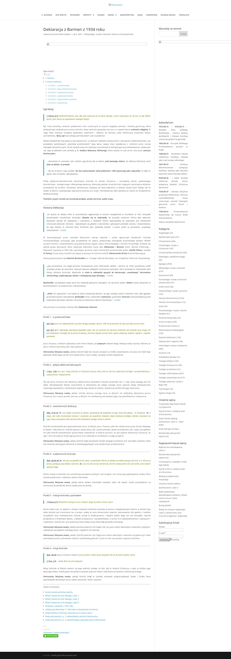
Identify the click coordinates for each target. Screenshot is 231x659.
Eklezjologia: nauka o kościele (97, 34)
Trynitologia (164, 389)
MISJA (140, 15)
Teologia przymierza (168, 369)
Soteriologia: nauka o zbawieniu (173, 345)
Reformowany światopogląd (171, 330)
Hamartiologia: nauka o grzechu (173, 291)
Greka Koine (164, 286)
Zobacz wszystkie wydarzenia (172, 222)
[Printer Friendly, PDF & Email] (50, 635)
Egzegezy (163, 264)
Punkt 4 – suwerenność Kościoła (62, 96)
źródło (63, 230)
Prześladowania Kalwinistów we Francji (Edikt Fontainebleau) (173, 214)
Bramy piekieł (165, 505)
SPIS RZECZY (61, 15)
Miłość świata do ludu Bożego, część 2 (62, 599)
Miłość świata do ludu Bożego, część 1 (62, 595)
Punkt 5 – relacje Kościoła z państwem (64, 99)
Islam (161, 306)
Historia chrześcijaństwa (122, 34)
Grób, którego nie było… (169, 429)
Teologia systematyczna (169, 377)
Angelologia (164, 233)
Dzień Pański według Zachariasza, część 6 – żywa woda (171, 421)
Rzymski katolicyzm (167, 337)
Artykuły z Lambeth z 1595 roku (59, 606)
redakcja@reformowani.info (63, 655)
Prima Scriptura (166, 321)
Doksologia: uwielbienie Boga (172, 256)
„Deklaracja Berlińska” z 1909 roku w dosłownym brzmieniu (71, 609)
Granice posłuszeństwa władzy (59, 592)
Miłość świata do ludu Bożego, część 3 (62, 602)
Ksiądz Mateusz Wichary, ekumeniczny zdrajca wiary (68, 613)
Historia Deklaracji (54, 82)
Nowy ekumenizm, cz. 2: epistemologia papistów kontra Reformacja (75, 620)
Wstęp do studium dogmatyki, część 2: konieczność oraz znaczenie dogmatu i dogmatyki (173, 512)
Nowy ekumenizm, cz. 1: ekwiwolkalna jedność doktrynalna (71, 616)
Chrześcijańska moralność (170, 252)
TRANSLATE (184, 15)
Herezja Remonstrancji (169, 298)
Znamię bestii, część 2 (168, 487)
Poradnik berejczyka (168, 317)
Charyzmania (165, 241)
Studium (162, 353)
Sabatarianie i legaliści (169, 341)
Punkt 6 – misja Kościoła (59, 103)
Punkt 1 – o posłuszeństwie (60, 85)
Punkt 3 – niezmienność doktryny (62, 92)
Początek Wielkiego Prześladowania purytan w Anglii (173, 146)
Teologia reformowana (169, 373)
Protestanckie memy (168, 326)
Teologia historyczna (168, 365)
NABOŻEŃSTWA (127, 15)
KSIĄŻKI (101, 15)
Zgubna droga (165, 393)
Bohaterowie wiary (167, 237)
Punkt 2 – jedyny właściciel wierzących (64, 89)
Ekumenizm (164, 275)
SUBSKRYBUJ (151, 15)
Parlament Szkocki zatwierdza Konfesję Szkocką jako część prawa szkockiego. (173, 157)
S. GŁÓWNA (47, 15)
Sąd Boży (50, 78)
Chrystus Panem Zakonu (169, 483)
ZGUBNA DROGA (168, 15)
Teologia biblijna (166, 361)
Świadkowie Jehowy (167, 357)
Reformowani (65, 34)
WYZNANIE (75, 15)
